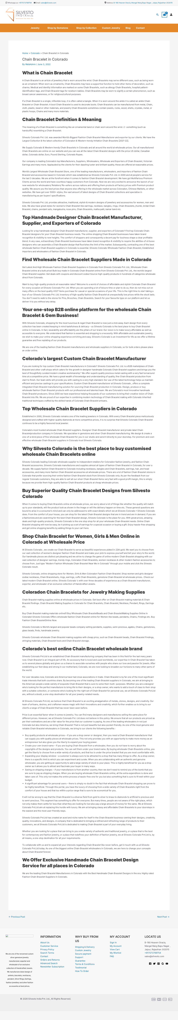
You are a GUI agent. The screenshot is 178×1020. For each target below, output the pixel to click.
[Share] (22, 1013)
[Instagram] (158, 963)
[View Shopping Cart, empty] (164, 14)
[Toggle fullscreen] (13, 1013)
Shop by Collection (86, 27)
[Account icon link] (171, 14)
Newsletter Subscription (52, 966)
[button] (157, 14)
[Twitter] (154, 963)
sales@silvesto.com (48, 3)
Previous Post (17, 916)
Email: (37, 3)
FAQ (112, 956)
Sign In (113, 942)
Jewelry (35, 27)
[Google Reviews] (162, 963)
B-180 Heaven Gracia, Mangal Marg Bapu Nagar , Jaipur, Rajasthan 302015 (143, 3)
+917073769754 (25, 3)
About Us (44, 942)
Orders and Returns (50, 959)
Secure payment (83, 953)
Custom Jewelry (111, 27)
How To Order (82, 971)
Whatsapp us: (13, 3)
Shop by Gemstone (57, 27)
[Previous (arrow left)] (4, 1018)
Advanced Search (49, 963)
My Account (115, 946)
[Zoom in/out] (4, 1013)
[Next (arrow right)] (13, 1018)
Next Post (163, 916)
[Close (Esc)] (31, 1013)
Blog (128, 27)
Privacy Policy (47, 949)
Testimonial (80, 967)
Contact (140, 27)
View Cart (115, 949)
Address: (110, 3)
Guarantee (80, 960)
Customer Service (49, 946)
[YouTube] (167, 963)
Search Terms (47, 952)
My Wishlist (115, 952)
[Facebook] (150, 963)
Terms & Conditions (85, 964)
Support (79, 957)
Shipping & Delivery (85, 947)
